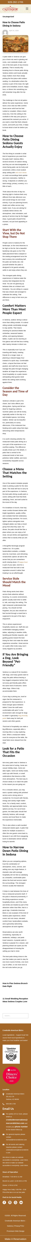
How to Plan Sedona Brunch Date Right (15, 984)
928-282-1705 (11, 1104)
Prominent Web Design (15, 1231)
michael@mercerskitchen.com (16, 1140)
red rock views (21, 172)
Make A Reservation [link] (15, 1239)
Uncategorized (8, 17)
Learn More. (24, 1160)
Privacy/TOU (19, 1226)
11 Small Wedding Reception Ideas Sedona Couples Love (15, 1000)
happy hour (23, 562)
